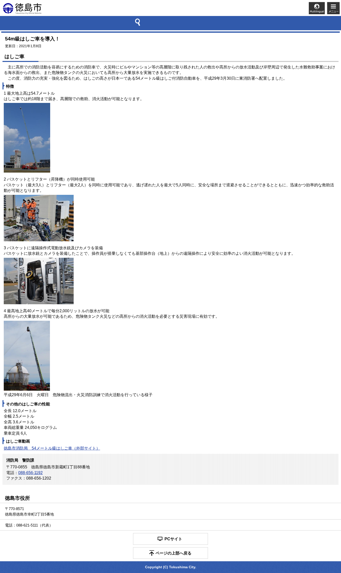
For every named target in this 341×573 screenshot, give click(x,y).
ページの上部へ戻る (173, 553)
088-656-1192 (30, 473)
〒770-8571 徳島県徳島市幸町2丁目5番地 (29, 511)
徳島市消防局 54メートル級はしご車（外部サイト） (52, 448)
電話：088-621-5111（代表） (29, 525)
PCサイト (173, 539)
